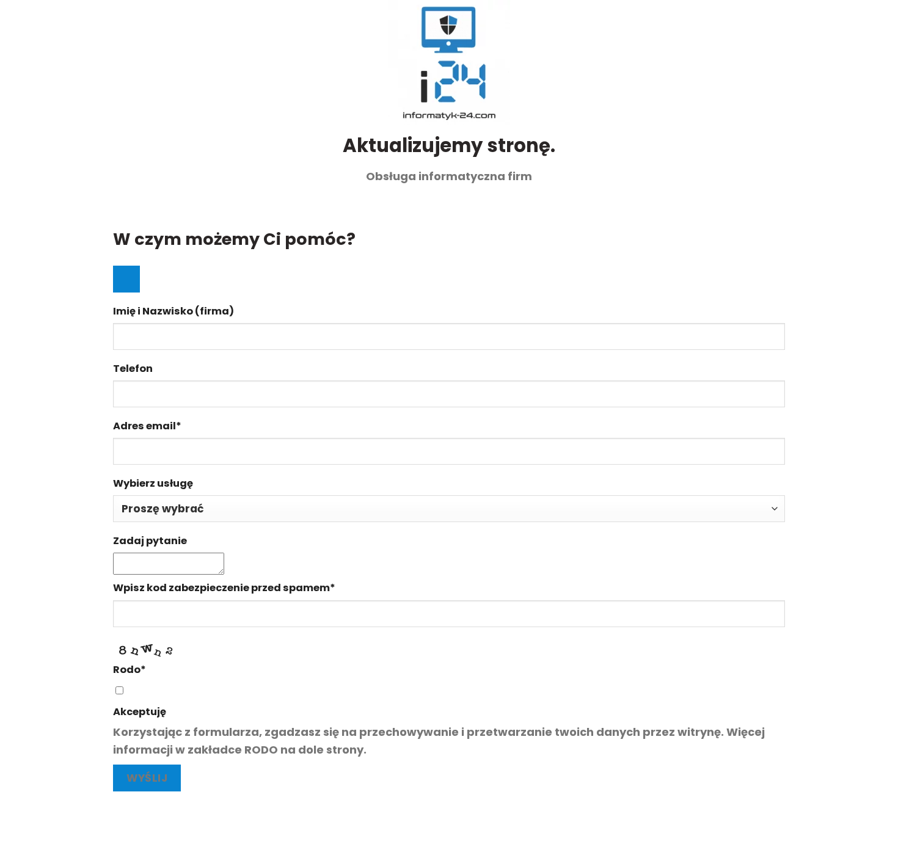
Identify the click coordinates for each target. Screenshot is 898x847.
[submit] (126, 279)
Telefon (133, 369)
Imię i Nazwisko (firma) (173, 311)
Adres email (147, 426)
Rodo (129, 670)
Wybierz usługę (153, 483)
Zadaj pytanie (150, 541)
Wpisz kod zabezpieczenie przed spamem (224, 588)
